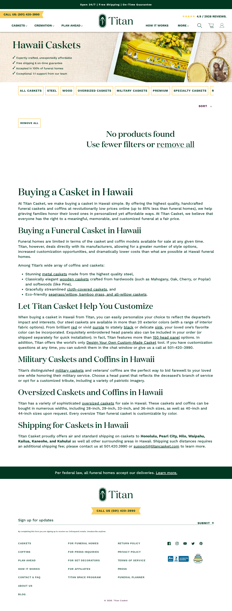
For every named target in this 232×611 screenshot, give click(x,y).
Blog (22, 594)
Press (122, 568)
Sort (203, 106)
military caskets (69, 370)
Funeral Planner (131, 577)
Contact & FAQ (29, 577)
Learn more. (166, 473)
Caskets (24, 543)
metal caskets (54, 274)
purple (98, 327)
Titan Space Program (84, 577)
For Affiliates (79, 568)
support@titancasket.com (156, 446)
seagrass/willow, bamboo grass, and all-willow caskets (98, 294)
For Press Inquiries (83, 551)
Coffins (24, 551)
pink (159, 327)
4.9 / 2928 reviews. (212, 16)
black (128, 327)
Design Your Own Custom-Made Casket (121, 342)
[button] (18, 25)
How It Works (29, 568)
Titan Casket (121, 600)
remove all (175, 144)
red (74, 327)
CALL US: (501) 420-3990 (22, 14)
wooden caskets (74, 279)
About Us (25, 585)
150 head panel (166, 337)
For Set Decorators (84, 560)
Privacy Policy (129, 551)
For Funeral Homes (83, 543)
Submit (204, 523)
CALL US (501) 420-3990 (116, 510)
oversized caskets (98, 403)
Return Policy (129, 543)
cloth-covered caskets (87, 289)
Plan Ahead (27, 560)
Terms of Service (132, 560)
